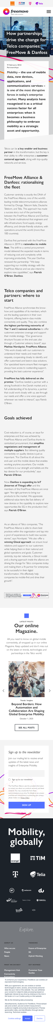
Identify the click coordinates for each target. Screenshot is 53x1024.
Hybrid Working (36, 956)
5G (30, 952)
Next (50, 690)
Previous (3, 690)
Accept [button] (27, 1018)
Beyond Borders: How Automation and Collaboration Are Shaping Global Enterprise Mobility (26, 709)
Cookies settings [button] (14, 1018)
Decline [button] (40, 1018)
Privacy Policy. (25, 798)
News (6, 956)
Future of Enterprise (37, 948)
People (7, 952)
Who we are (9, 948)
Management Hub (12, 970)
